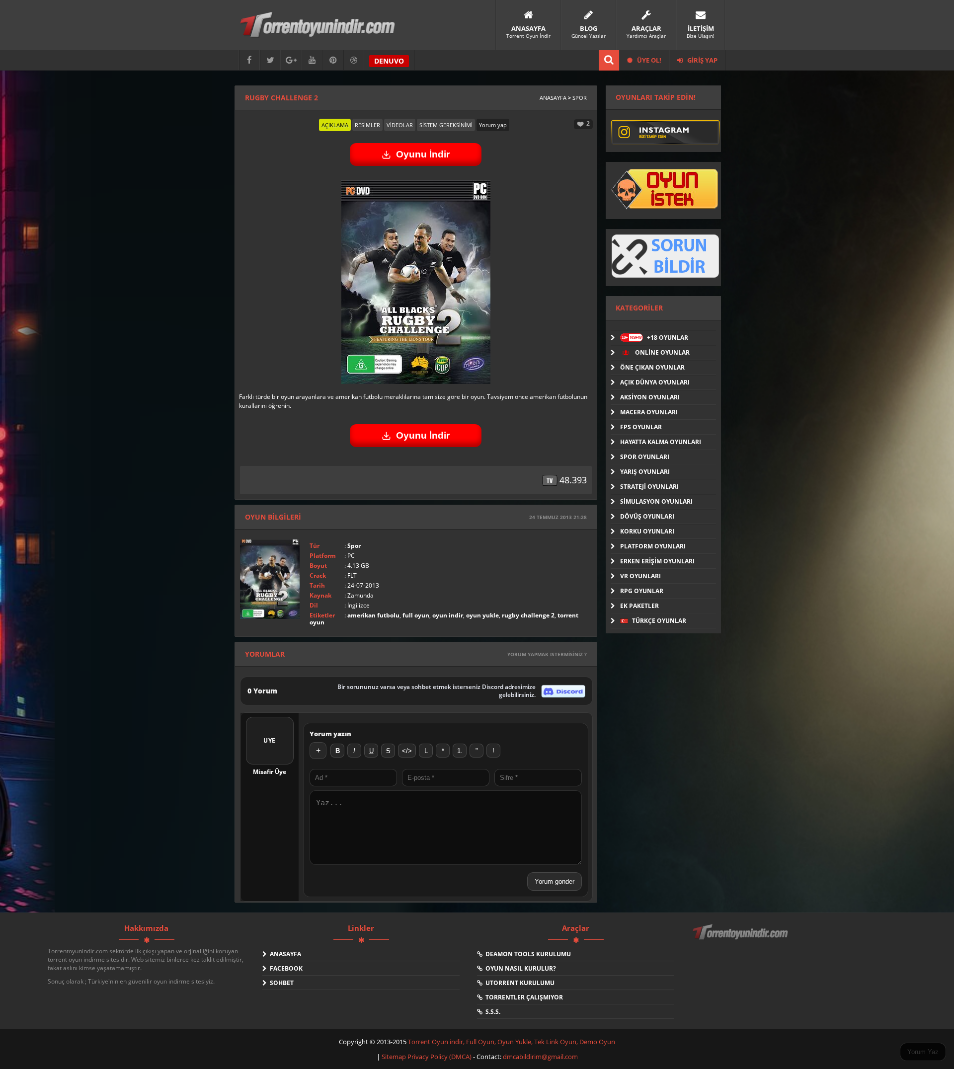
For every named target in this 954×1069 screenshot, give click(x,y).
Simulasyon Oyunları (656, 501)
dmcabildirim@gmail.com (540, 1056)
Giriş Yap (701, 60)
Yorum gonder (554, 881)
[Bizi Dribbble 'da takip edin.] (353, 60)
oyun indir (447, 615)
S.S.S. (491, 1011)
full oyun (415, 615)
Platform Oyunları (653, 546)
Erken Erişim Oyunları (657, 561)
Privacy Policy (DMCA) (439, 1056)
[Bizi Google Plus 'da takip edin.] (291, 60)
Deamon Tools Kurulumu (526, 954)
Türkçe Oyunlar (658, 620)
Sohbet (280, 983)
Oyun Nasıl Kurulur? (519, 968)
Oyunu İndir (423, 154)
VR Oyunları (640, 576)
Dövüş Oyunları (647, 516)
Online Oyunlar (662, 352)
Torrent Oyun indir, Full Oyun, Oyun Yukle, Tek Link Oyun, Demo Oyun (511, 1041)
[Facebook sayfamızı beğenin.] (249, 60)
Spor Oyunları (644, 457)
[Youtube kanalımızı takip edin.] (312, 60)
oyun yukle (482, 615)
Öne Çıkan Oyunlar (652, 367)
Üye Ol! (648, 60)
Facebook (285, 968)
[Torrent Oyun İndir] (741, 938)
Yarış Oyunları (645, 471)
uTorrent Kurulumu (518, 983)
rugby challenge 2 (528, 615)
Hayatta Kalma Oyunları (660, 442)
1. (460, 751)
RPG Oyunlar (641, 591)
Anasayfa (553, 97)
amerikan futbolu (373, 615)
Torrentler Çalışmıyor (522, 997)
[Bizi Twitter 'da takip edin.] (270, 60)
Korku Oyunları (647, 531)
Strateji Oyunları (649, 486)
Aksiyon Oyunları (650, 397)
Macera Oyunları (649, 412)
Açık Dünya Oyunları (655, 382)
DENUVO (389, 61)
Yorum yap (493, 125)
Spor (579, 97)
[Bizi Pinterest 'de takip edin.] (332, 60)
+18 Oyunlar (655, 337)
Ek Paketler (639, 606)
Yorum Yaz (923, 1052)
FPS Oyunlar (641, 427)
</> (407, 751)
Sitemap (394, 1056)
